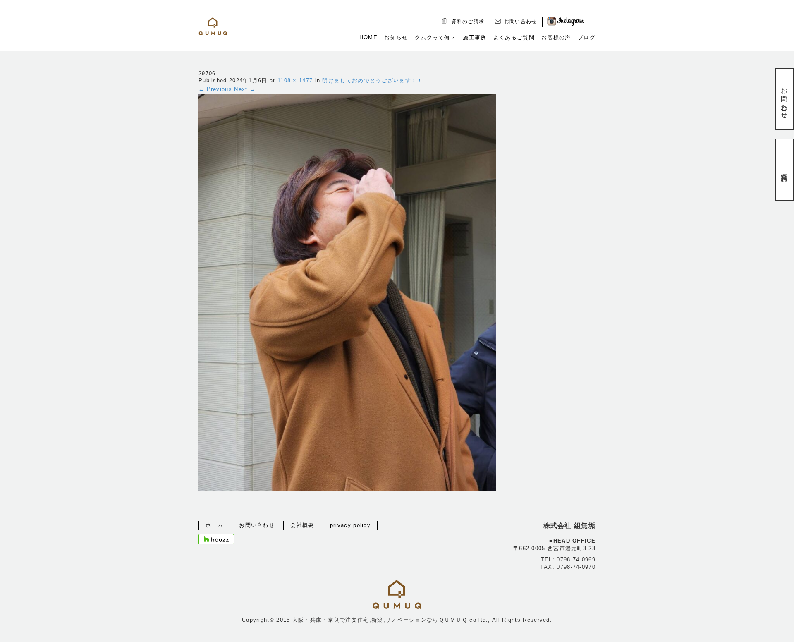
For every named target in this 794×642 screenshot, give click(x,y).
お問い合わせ (520, 21)
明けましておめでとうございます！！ (372, 80)
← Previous (215, 89)
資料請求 (784, 169)
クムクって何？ (435, 37)
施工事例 (474, 37)
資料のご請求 (467, 21)
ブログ (587, 37)
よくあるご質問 (514, 37)
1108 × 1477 (295, 80)
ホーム (214, 525)
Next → (245, 89)
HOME (368, 37)
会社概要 (302, 525)
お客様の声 (556, 37)
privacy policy (350, 525)
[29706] (347, 292)
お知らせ (396, 37)
